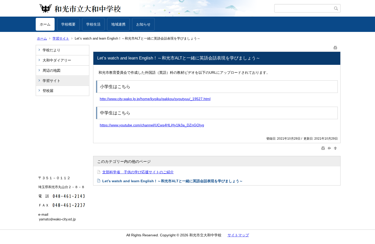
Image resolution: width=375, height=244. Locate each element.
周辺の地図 (51, 70)
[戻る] (330, 148)
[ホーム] (155, 8)
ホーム (45, 24)
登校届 (48, 91)
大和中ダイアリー (57, 60)
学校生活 (93, 24)
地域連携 (118, 24)
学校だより (51, 50)
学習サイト (61, 38)
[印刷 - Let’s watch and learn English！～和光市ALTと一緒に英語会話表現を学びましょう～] (335, 46)
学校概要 (68, 24)
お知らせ (143, 24)
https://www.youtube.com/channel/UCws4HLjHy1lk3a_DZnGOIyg (152, 125)
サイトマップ (238, 235)
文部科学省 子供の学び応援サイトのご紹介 (138, 172)
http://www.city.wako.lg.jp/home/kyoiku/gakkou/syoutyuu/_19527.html (155, 99)
